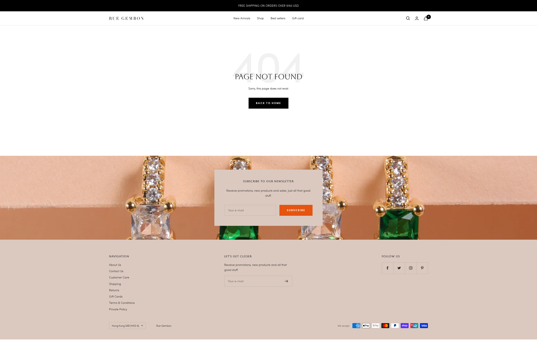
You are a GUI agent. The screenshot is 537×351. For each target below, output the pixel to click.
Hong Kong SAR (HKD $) (125, 325)
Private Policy (118, 309)
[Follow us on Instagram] (410, 268)
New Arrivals (241, 18)
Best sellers (278, 18)
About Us (115, 265)
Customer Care (119, 277)
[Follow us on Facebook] (387, 268)
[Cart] (426, 18)
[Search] (408, 18)
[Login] (417, 18)
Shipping (115, 284)
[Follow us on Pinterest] (422, 268)
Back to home (268, 103)
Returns (114, 290)
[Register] (286, 281)
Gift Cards (116, 296)
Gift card (298, 18)
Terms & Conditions (122, 303)
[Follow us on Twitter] (399, 268)
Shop (260, 18)
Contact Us (116, 271)
